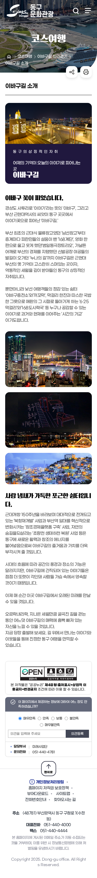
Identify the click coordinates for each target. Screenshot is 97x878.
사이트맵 (63, 793)
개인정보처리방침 (50, 782)
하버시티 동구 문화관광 (29, 11)
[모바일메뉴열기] (87, 10)
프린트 (86, 72)
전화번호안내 (35, 799)
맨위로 (48, 772)
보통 (59, 718)
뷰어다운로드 (37, 793)
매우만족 (29, 718)
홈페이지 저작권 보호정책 (48, 788)
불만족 (74, 718)
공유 (72, 72)
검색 (75, 11)
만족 (46, 718)
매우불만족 (52, 725)
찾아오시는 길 (65, 799)
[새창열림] (48, 673)
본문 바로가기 (48, 0)
